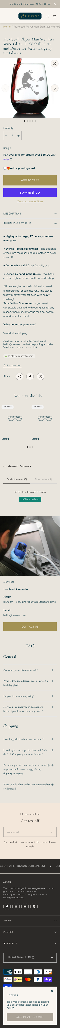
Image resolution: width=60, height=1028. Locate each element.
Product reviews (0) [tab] (17, 479)
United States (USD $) (21, 957)
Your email (13, 832)
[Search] (47, 16)
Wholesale (10, 943)
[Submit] (51, 831)
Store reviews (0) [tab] (43, 479)
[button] (24, 121)
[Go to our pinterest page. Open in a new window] (34, 906)
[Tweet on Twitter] (40, 376)
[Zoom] (54, 63)
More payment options (30, 201)
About (7, 920)
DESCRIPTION (12, 213)
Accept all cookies (30, 1017)
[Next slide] (54, 88)
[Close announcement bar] (55, 4)
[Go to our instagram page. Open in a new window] (16, 906)
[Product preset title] (15, 418)
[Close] (52, 991)
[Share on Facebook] (30, 376)
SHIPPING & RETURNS (17, 223)
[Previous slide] (5, 88)
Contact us (30, 627)
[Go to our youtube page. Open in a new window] (25, 906)
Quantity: (8, 128)
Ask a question (12, 365)
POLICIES (8, 932)
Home (6, 27)
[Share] (19, 376)
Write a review (30, 499)
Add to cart (30, 180)
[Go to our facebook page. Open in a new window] (7, 906)
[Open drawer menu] (5, 16)
